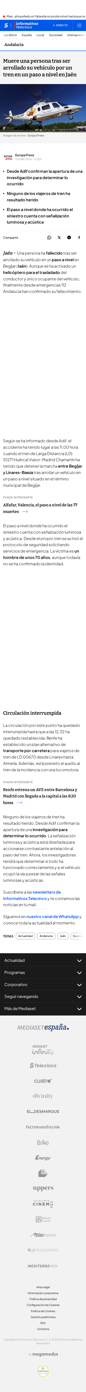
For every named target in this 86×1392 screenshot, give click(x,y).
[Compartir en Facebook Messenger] (69, 238)
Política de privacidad (43, 1299)
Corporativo (15, 984)
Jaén (63, 936)
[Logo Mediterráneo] (43, 1265)
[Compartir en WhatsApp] (49, 238)
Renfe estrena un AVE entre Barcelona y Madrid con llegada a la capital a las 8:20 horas (40, 796)
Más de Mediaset (20, 1008)
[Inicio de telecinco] (6, 25)
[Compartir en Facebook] (79, 238)
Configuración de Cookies (43, 1305)
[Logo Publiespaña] (43, 1250)
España (27, 35)
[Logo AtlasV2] (43, 1235)
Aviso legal (43, 1287)
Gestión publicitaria (43, 1317)
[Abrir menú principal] (79, 25)
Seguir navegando (21, 996)
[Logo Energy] (43, 1157)
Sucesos (78, 936)
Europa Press (24, 154)
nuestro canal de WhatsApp (52, 916)
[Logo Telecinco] (43, 1065)
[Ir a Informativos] (26, 25)
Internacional (75, 35)
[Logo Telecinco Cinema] (43, 1204)
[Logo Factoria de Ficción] (43, 1127)
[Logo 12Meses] (43, 1219)
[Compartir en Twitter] (59, 238)
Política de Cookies (43, 1311)
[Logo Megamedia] (45, 1354)
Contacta (43, 1329)
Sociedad (55, 35)
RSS (43, 1323)
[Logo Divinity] (43, 1096)
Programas (14, 972)
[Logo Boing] (43, 1142)
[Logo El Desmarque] (43, 1111)
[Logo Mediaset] (43, 1030)
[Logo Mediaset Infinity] (43, 1050)
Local (40, 35)
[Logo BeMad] (43, 1173)
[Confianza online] (43, 1375)
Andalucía (14, 44)
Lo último (10, 35)
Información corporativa (43, 1293)
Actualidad (25, 936)
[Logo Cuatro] (43, 1080)
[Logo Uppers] (43, 1188)
